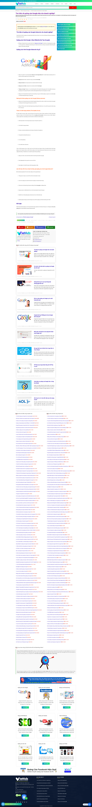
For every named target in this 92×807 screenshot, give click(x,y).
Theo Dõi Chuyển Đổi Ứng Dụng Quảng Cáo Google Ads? (57, 603)
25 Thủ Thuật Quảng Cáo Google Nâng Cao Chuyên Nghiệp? (27, 527)
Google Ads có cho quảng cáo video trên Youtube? (57, 616)
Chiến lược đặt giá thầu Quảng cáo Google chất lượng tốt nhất (58, 482)
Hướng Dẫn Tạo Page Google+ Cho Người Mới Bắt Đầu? (26, 603)
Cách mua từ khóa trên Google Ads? (23, 432)
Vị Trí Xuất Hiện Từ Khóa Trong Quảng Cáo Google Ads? (57, 555)
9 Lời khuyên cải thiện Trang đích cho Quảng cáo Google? (26, 596)
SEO (62, 3)
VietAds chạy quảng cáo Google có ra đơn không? (25, 534)
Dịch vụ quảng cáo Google (63, 31)
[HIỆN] (25, 21)
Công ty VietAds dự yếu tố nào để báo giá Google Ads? (26, 434)
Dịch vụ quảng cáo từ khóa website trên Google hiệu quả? (58, 459)
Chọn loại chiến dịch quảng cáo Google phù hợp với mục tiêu (27, 477)
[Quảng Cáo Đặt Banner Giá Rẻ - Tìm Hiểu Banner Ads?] (67, 694)
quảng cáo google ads (34, 220)
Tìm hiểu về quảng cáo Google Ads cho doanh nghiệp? (26, 416)
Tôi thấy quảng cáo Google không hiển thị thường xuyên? (26, 518)
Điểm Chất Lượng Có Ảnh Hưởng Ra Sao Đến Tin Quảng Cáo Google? (59, 539)
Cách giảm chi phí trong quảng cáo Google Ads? (25, 614)
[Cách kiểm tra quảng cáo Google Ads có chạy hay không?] (24, 384)
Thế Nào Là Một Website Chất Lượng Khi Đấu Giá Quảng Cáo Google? (28, 582)
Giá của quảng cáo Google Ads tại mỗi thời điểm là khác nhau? (58, 441)
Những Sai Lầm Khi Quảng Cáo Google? (55, 607)
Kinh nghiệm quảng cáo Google (64, 24)
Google (42, 3)
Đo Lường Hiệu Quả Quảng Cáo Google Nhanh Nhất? (57, 532)
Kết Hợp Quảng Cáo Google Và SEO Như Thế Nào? (25, 509)
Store (71, 3)
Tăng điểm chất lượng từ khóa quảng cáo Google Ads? (26, 589)
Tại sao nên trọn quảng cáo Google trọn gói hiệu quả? (26, 623)
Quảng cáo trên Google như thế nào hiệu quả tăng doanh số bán (27, 489)
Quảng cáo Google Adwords (64, 34)
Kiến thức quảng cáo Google (64, 28)
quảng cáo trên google (41, 220)
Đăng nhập (36, 342)
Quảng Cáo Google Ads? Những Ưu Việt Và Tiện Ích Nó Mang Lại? (59, 427)
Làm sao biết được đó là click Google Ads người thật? (26, 443)
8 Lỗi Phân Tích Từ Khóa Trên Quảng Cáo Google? (25, 548)
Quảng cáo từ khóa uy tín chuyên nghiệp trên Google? (57, 623)
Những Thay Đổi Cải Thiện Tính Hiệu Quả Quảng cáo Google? (58, 473)
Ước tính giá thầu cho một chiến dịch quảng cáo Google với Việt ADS (28, 578)
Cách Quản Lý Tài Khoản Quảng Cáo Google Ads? (56, 448)
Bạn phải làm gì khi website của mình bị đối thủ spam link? (27, 427)
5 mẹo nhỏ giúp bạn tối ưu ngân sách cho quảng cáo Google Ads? (59, 491)
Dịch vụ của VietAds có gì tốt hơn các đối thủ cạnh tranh (26, 502)
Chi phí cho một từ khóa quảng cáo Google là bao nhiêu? (26, 461)
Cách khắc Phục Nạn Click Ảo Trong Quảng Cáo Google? (26, 468)
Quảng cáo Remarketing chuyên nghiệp (63, 785)
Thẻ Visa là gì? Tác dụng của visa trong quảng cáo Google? (27, 523)
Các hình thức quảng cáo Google (65, 38)
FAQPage (18, 240)
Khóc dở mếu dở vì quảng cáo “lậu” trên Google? (25, 639)
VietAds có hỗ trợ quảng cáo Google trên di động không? (26, 420)
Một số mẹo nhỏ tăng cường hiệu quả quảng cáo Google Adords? (59, 518)
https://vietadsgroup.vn (37, 241)
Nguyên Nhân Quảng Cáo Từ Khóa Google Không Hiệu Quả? (58, 475)
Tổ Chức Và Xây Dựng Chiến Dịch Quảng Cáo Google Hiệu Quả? (27, 507)
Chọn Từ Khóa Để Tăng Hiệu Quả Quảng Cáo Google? (57, 562)
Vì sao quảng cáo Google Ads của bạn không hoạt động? (58, 639)
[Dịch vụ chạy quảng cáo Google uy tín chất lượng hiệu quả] (24, 302)
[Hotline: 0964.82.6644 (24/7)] (3, 804)
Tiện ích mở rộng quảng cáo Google (65, 45)
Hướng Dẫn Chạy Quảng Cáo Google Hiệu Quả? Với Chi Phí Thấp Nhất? (28, 562)
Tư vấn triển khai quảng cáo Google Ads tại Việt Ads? (57, 598)
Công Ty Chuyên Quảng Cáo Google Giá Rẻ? (56, 525)
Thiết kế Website (63, 715)
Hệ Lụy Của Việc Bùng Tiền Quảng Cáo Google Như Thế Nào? (27, 516)
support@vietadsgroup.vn (38, 239)
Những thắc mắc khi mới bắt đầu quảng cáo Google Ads (57, 527)
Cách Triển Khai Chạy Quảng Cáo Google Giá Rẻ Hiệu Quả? (58, 630)
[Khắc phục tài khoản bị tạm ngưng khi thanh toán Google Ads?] (24, 334)
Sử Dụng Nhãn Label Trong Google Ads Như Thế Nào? (26, 616)
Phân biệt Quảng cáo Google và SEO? (23, 637)
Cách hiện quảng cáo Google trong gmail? (24, 521)
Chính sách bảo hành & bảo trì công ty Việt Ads (43, 796)
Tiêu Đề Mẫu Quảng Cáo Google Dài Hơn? (24, 459)
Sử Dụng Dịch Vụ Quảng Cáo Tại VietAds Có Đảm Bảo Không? (58, 582)
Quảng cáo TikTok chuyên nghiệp (62, 801)
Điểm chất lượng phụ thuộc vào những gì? (24, 466)
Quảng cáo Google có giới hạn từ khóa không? (25, 441)
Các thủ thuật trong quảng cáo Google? (55, 637)
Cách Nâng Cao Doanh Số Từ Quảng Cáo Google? (56, 566)
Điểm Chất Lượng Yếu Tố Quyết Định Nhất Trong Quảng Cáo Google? (28, 621)
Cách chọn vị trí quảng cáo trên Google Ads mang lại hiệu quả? (58, 505)
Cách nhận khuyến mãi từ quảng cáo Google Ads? (25, 505)
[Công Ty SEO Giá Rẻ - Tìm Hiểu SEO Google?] (25, 722)
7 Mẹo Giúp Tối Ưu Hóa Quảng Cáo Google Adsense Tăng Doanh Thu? (28, 473)
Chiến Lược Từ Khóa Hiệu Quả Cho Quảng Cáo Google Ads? (58, 509)
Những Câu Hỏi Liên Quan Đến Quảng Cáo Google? (25, 612)
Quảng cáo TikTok (63, 743)
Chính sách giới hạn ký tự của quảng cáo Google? (56, 416)
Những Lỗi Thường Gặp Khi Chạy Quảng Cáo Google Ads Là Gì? (27, 587)
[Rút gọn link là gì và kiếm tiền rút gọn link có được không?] (24, 350)
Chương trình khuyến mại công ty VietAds (42, 801)
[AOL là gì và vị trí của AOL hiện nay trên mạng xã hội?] (24, 401)
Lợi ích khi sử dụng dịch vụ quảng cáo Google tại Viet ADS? (27, 539)
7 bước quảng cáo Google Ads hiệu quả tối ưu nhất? (57, 619)
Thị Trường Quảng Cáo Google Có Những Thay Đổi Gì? (26, 605)
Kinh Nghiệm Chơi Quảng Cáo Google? (23, 566)
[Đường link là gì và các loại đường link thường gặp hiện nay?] (24, 283)
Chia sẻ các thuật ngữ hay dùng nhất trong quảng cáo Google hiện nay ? (60, 466)
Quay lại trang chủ (52, 217)
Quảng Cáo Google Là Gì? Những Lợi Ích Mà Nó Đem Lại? (57, 461)
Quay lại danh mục (25, 217)
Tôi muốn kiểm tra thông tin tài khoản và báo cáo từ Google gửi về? (28, 514)
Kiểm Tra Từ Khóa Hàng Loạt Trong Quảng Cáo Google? (57, 500)
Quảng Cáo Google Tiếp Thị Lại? (23, 635)
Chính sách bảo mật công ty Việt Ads (42, 793)
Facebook (47, 3)
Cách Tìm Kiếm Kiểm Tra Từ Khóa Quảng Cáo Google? (26, 541)
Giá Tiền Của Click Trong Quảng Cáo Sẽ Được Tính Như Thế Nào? (28, 530)
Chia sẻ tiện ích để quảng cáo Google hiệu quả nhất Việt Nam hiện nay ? (60, 591)
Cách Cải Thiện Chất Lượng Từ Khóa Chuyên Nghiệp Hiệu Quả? (58, 580)
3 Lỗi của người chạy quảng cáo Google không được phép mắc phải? (59, 498)
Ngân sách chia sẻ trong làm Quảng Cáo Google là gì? (26, 600)
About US (36, 3)
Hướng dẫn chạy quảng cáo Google (65, 41)
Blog (75, 3)
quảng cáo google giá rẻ (49, 220)
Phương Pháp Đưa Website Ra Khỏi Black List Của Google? (27, 484)
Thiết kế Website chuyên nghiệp (62, 793)
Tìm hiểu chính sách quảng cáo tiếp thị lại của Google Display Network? (60, 546)
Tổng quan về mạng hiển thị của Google (24, 493)
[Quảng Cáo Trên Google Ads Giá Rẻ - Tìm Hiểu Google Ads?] (25, 694)
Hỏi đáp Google (62, 48)
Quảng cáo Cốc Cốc (22, 743)
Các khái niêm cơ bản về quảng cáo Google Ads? (25, 450)
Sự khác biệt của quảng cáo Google (54, 587)
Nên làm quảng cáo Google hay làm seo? (55, 635)
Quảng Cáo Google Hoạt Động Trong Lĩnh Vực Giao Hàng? (26, 619)
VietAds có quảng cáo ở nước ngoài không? (24, 429)
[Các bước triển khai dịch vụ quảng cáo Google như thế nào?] (24, 269)
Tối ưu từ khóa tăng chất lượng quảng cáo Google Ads (26, 575)
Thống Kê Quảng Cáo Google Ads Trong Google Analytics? (26, 470)
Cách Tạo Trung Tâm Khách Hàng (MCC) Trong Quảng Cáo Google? (28, 498)
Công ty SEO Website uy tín (61, 788)
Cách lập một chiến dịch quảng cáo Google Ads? (25, 598)
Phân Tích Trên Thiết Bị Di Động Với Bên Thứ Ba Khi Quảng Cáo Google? (60, 632)
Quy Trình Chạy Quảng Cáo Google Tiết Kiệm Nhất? (25, 482)
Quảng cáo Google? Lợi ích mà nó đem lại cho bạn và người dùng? (59, 541)
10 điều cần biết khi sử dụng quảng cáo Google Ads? (26, 546)
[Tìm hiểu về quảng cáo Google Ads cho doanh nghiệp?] (36, 62)
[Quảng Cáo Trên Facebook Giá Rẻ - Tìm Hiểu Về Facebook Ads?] (46, 694)
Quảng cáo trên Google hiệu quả (62, 780)
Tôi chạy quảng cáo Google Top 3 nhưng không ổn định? (26, 436)
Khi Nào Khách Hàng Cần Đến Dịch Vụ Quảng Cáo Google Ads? (58, 559)
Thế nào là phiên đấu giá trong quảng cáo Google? (25, 532)
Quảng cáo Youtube (43, 715)
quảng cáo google (27, 220)
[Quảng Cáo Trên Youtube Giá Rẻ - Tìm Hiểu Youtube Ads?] (46, 722)
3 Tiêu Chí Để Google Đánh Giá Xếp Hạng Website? (25, 564)
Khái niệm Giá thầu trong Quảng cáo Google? (56, 425)
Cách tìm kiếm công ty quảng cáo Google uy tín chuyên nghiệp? (27, 555)
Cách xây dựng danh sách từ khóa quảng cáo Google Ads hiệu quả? (59, 484)
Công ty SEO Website (22, 715)
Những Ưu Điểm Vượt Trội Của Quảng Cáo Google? (57, 589)
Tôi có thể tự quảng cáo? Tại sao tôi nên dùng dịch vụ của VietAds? (28, 448)
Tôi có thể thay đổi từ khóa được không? (24, 457)
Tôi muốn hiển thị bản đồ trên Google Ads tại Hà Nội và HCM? (27, 500)
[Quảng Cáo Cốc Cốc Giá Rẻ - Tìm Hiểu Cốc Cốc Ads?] (25, 750)
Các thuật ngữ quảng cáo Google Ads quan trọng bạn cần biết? (27, 632)
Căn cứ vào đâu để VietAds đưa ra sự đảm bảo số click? (26, 580)
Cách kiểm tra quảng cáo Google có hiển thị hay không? (26, 559)
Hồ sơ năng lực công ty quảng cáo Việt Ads (43, 788)
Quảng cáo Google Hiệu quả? (53, 434)
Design (66, 3)
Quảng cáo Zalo (42, 743)
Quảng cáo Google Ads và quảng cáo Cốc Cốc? (56, 489)
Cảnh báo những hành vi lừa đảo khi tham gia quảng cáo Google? (28, 491)
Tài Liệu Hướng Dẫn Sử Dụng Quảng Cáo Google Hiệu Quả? (27, 630)
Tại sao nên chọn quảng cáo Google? (23, 571)
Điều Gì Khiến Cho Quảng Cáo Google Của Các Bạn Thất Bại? (27, 543)
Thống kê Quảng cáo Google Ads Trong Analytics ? (57, 628)
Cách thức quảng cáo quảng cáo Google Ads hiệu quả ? (57, 621)
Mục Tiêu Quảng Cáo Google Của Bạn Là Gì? (24, 550)
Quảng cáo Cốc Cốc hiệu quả (62, 796)
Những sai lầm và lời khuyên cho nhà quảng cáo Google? (26, 573)
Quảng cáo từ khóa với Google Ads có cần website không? (58, 596)
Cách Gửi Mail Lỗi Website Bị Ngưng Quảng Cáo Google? (57, 450)
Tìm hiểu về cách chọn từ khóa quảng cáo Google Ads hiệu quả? (27, 486)
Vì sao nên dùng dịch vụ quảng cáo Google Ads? (56, 530)
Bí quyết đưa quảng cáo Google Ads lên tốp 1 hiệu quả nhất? (27, 425)
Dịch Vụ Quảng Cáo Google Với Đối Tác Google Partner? (26, 628)
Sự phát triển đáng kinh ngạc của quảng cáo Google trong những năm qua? (29, 591)
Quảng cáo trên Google (23, 687)
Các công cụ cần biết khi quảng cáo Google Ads (56, 600)
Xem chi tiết (25, 707)
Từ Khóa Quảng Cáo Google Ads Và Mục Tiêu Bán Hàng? (57, 507)
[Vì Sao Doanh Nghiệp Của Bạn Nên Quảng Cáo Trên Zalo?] (46, 750)
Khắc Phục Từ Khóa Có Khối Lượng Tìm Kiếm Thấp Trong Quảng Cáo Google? (29, 445)
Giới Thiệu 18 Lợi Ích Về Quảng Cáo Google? (56, 575)
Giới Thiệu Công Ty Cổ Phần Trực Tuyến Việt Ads (44, 780)
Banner (52, 3)
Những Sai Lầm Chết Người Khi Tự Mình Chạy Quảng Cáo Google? (59, 502)
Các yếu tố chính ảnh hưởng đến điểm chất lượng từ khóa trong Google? (60, 420)
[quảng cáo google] (46, 680)
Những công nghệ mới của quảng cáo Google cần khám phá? (27, 475)
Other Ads (57, 3)
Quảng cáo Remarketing (64, 687)
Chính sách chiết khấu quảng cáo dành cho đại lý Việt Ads (45, 785)
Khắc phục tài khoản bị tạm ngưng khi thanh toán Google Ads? (27, 418)
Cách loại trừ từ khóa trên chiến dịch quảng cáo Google (26, 525)
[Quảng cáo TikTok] (67, 750)
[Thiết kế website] (67, 722)
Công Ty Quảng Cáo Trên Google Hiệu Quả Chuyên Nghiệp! (26, 557)
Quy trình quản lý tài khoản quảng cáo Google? (25, 452)
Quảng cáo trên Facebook (44, 687)
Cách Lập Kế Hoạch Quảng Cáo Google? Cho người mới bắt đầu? (59, 432)
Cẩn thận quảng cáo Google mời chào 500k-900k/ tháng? (26, 607)
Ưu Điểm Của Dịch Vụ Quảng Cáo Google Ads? (56, 514)
